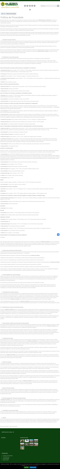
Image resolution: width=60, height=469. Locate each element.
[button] (30, 10)
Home (4, 13)
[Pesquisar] (58, 6)
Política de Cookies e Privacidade (31, 465)
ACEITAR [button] (26, 467)
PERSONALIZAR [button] (33, 467)
